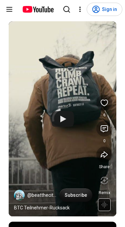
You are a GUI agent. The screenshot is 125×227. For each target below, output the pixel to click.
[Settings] (80, 9)
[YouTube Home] (37, 9)
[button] (19, 195)
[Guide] (9, 9)
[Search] (67, 9)
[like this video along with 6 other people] (104, 103)
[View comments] (104, 129)
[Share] (104, 155)
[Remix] (104, 180)
